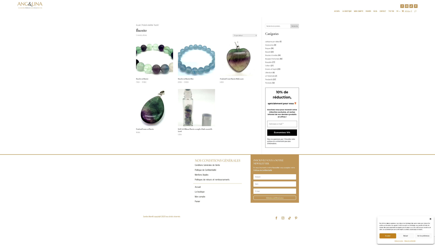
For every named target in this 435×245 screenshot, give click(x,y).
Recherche (295, 26)
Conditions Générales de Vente (207, 165)
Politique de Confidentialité (205, 170)
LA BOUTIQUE (347, 11)
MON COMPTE (358, 11)
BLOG (375, 11)
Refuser (405, 236)
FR (397, 11)
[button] (430, 219)
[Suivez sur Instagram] (406, 6)
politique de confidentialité (275, 141)
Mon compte (200, 196)
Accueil (138, 25)
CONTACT (383, 11)
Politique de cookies (399, 241)
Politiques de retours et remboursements (212, 179)
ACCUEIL (337, 11)
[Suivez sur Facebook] (402, 6)
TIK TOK (391, 11)
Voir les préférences (423, 236)
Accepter (387, 236)
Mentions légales (201, 174)
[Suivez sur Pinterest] (416, 6)
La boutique (199, 191)
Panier (197, 201)
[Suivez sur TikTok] (411, 6)
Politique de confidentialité (409, 241)
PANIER (368, 11)
